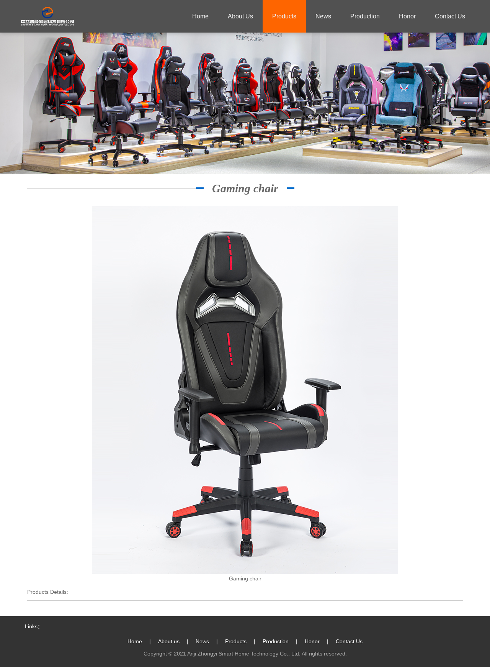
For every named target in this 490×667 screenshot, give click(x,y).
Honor (312, 641)
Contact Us (349, 641)
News (202, 641)
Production (276, 641)
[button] (284, 16)
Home (200, 16)
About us (169, 641)
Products (236, 641)
